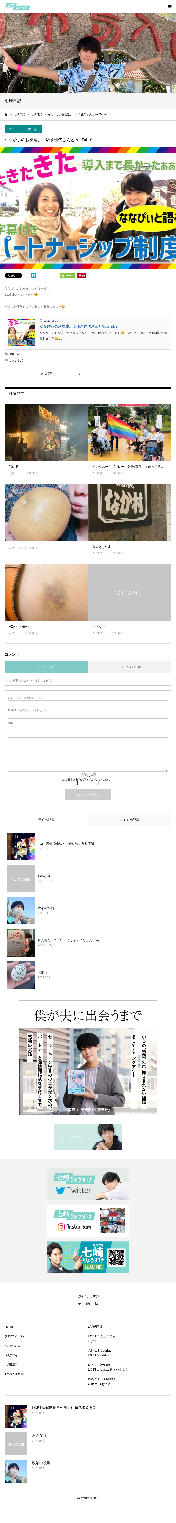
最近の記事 (46, 819)
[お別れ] (21, 975)
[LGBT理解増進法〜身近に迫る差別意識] (21, 846)
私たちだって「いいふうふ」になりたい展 (68, 940)
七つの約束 (13, 1346)
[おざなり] (129, 592)
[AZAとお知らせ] (46, 592)
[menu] (169, 6)
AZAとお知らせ (20, 626)
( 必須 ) (26, 698)
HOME (9, 1327)
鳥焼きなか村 (102, 547)
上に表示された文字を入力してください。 (88, 779)
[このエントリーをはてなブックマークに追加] (33, 276)
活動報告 (11, 1355)
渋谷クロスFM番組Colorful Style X (101, 1381)
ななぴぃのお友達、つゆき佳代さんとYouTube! (79, 326)
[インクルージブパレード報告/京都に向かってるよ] (129, 432)
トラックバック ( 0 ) (129, 666)
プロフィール (14, 1336)
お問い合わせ (14, 1374)
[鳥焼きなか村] (129, 512)
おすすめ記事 (129, 819)
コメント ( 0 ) (46, 666)
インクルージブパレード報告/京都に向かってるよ (128, 466)
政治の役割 (46, 908)
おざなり (98, 626)
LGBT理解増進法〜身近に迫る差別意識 (66, 844)
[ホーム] (6, 114)
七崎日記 (31, 129)
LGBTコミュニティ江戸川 (102, 1338)
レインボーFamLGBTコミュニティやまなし (108, 1367)
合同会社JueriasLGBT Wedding (99, 1353)
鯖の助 (14, 466)
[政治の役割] (21, 910)
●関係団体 (95, 1327)
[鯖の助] (46, 432)
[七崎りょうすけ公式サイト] (32, 6)
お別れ (42, 972)
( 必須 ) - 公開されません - (28, 710)
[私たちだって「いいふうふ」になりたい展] (21, 943)
